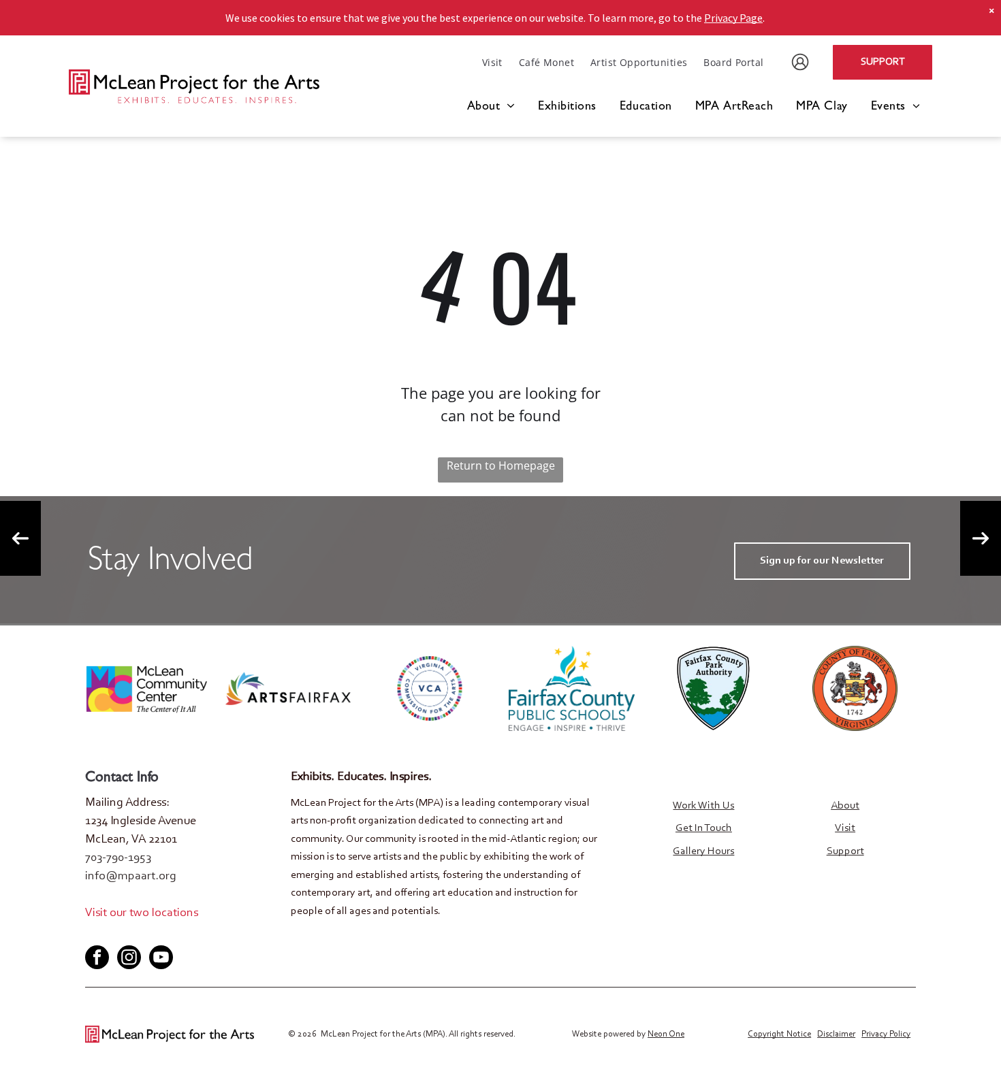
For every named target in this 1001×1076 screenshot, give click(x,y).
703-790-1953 (118, 858)
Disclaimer (836, 1034)
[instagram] (129, 959)
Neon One (666, 1034)
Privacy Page (733, 18)
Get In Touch (704, 828)
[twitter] (117, 934)
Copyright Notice (779, 1034)
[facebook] (94, 934)
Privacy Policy (885, 1034)
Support (845, 851)
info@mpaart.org (130, 876)
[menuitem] (492, 62)
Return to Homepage (501, 465)
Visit (845, 828)
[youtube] (139, 934)
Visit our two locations (141, 913)
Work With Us (703, 805)
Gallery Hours (703, 851)
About (845, 805)
